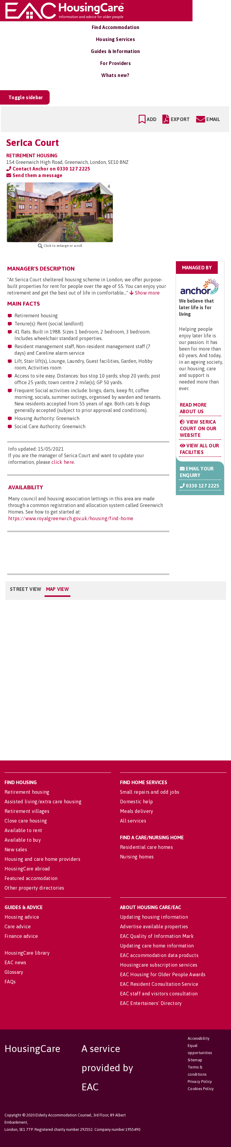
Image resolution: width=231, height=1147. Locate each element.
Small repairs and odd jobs (149, 792)
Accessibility (198, 1038)
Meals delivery (136, 811)
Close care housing (26, 820)
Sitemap (195, 1060)
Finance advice (21, 936)
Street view (26, 589)
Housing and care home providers (42, 859)
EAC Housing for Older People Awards (162, 974)
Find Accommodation (116, 27)
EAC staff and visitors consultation (159, 993)
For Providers (115, 63)
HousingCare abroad (27, 868)
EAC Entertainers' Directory (151, 1003)
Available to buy (23, 840)
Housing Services (115, 39)
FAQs (10, 981)
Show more (147, 292)
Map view (57, 589)
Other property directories (34, 888)
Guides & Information (115, 51)
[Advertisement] (177, 219)
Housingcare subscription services (159, 965)
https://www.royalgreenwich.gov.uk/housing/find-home (70, 518)
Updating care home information (157, 945)
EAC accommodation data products (159, 955)
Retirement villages (27, 811)
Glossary (14, 972)
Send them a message (36, 175)
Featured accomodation (31, 878)
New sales (16, 849)
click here (62, 462)
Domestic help (136, 801)
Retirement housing (27, 792)
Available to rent (23, 830)
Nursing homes (137, 856)
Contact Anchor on (50, 168)
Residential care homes (146, 847)
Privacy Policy (200, 1081)
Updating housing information (154, 917)
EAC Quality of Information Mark (157, 936)
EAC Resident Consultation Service (159, 984)
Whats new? (115, 75)
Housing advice (22, 917)
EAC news (15, 962)
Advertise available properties (154, 926)
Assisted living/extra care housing (43, 801)
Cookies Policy (201, 1088)
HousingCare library (27, 953)
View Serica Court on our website (198, 428)
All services (133, 820)
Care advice (18, 926)
